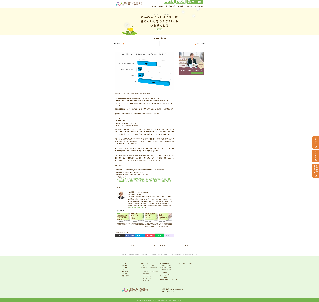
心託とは (160, 6)
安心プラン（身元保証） (149, 265)
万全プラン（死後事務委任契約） (150, 268)
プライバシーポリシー (166, 275)
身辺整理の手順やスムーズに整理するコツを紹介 (123, 223)
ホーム (154, 6)
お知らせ (189, 6)
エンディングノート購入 (186, 263)
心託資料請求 (146, 280)
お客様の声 (125, 271)
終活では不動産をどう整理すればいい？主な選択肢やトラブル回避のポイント (165, 224)
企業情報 (181, 6)
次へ (132, 245)
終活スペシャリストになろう (136, 207)
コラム (124, 269)
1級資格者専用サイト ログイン (168, 279)
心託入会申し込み (147, 278)
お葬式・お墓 (140, 220)
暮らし (160, 29)
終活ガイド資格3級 (166, 269)
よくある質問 (163, 273)
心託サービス (144, 263)
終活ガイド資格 (170, 6)
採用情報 (124, 274)
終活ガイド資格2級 (166, 267)
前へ (186, 245)
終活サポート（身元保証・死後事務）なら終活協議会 (152, 300)
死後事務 (156, 220)
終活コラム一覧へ (159, 245)
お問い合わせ (199, 6)
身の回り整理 (126, 220)
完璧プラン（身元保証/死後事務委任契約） (150, 273)
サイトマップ (163, 277)
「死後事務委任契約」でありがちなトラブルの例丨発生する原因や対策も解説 (151, 224)
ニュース (124, 267)
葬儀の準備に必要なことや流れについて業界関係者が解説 (137, 223)
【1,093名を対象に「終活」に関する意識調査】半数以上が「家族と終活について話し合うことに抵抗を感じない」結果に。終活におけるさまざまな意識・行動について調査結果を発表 (144, 180)
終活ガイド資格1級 (166, 265)
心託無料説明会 (147, 276)
